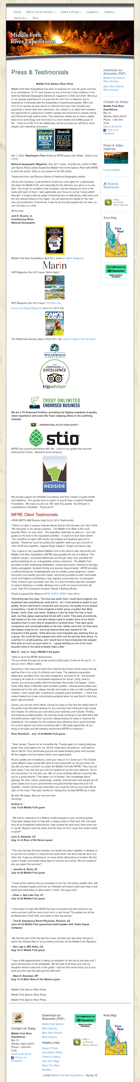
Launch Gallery (111, 170)
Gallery (109, 12)
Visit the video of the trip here (79, 339)
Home (17, 12)
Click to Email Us (112, 126)
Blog (35, 18)
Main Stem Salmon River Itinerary (113, 88)
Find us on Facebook (111, 131)
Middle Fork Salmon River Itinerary (114, 79)
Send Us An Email (21, 1054)
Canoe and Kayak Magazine (26, 308)
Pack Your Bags (50, 1061)
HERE (14, 159)
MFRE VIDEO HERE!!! (55, 593)
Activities (46, 1069)
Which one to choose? (40, 12)
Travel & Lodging (51, 1056)
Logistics (92, 12)
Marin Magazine (75, 258)
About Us (20, 18)
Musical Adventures (111, 185)
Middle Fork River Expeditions (67, 1075)
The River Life (53, 303)
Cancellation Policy (52, 1052)
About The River (51, 1065)
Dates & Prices (70, 12)
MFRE (35, 92)
